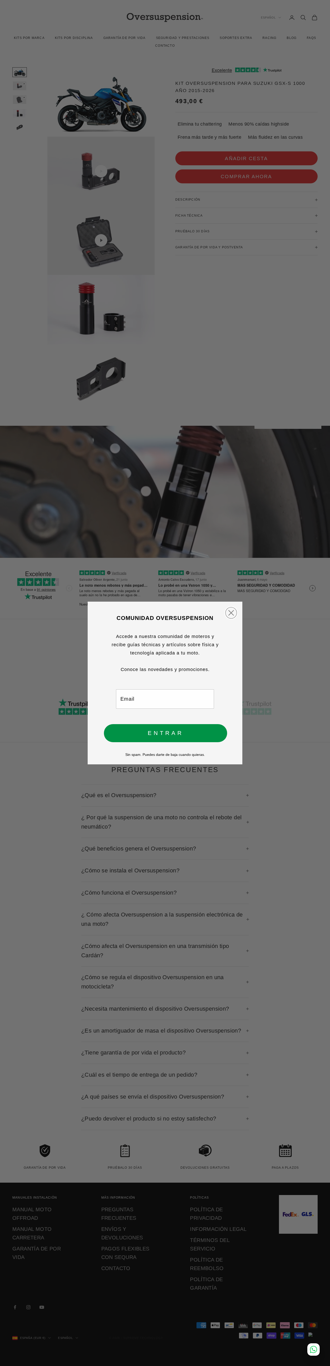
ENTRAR (166, 733)
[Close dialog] (231, 613)
